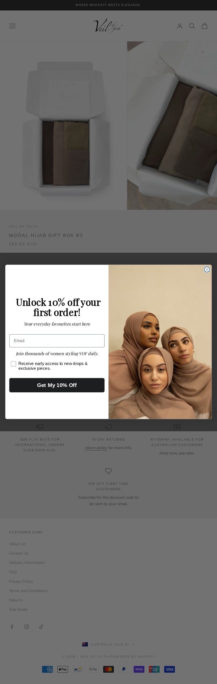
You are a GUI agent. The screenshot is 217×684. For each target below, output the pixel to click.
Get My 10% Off (57, 385)
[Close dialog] (207, 269)
